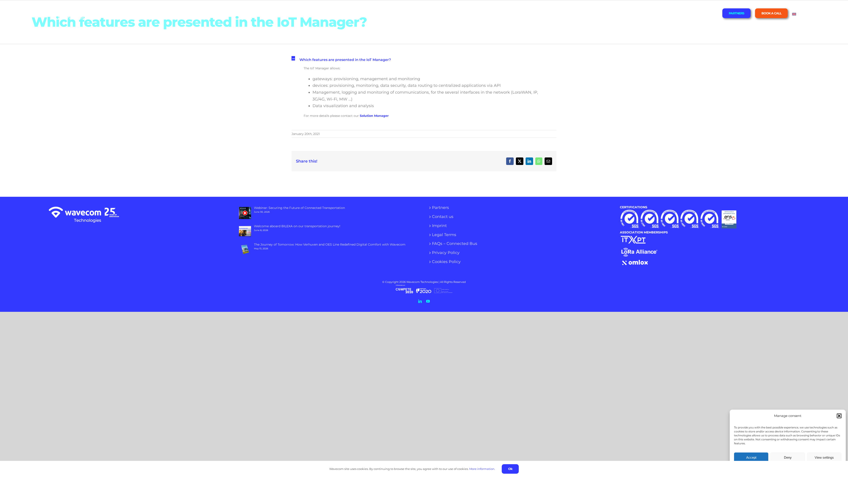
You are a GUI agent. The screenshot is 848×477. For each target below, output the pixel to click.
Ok (510, 469)
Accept (751, 457)
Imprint (439, 226)
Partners (440, 208)
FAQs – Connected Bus (454, 244)
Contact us (442, 217)
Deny (788, 457)
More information (481, 469)
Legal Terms (444, 235)
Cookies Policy (446, 262)
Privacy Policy (446, 253)
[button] (839, 416)
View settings (824, 457)
